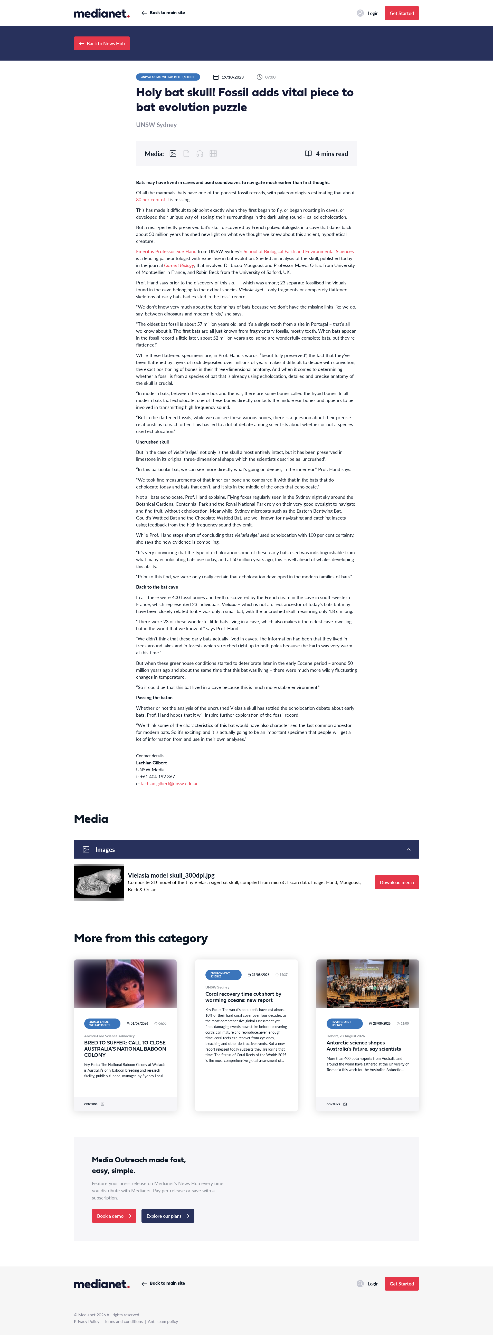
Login (373, 13)
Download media (397, 882)
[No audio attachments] (200, 153)
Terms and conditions (124, 1321)
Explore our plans (164, 1216)
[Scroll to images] (173, 153)
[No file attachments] (186, 153)
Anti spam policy (163, 1321)
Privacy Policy (86, 1321)
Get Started (402, 13)
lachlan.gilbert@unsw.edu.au (169, 783)
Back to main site (167, 13)
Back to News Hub (106, 43)
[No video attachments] (213, 153)
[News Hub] (102, 13)
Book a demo (110, 1216)
